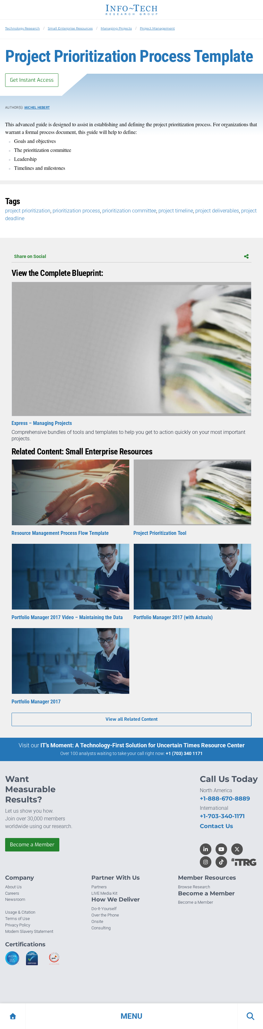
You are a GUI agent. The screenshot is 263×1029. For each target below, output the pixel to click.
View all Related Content (131, 719)
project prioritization (27, 211)
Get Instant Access (32, 80)
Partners (99, 886)
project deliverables (217, 211)
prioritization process (76, 211)
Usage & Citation (20, 912)
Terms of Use (17, 918)
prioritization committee (129, 211)
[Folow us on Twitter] (237, 849)
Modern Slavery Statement (29, 931)
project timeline (175, 211)
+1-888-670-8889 (225, 798)
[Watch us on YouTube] (221, 849)
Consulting (101, 927)
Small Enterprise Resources (70, 28)
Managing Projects (116, 28)
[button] (131, 1016)
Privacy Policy (17, 925)
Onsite (97, 921)
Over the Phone (105, 915)
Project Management (157, 28)
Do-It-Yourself (103, 908)
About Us (13, 886)
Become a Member (32, 844)
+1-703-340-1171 (222, 816)
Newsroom (15, 899)
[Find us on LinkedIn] (205, 849)
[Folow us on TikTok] (221, 862)
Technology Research (22, 28)
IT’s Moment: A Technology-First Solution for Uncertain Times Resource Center (142, 745)
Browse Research (194, 886)
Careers (12, 893)
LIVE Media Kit (104, 893)
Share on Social (30, 256)
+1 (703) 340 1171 (184, 753)
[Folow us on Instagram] (205, 862)
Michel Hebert (37, 107)
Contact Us (216, 826)
